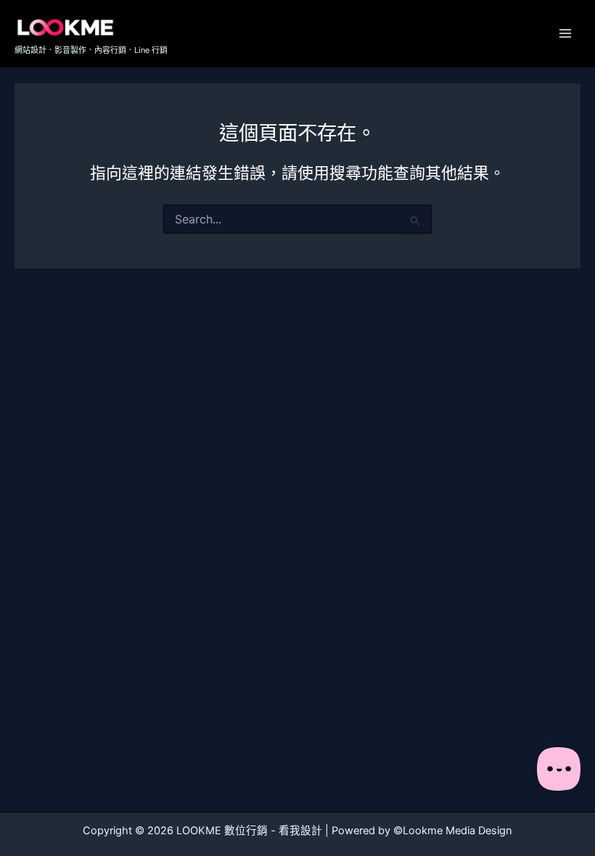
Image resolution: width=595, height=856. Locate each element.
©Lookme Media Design (452, 830)
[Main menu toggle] (565, 33)
